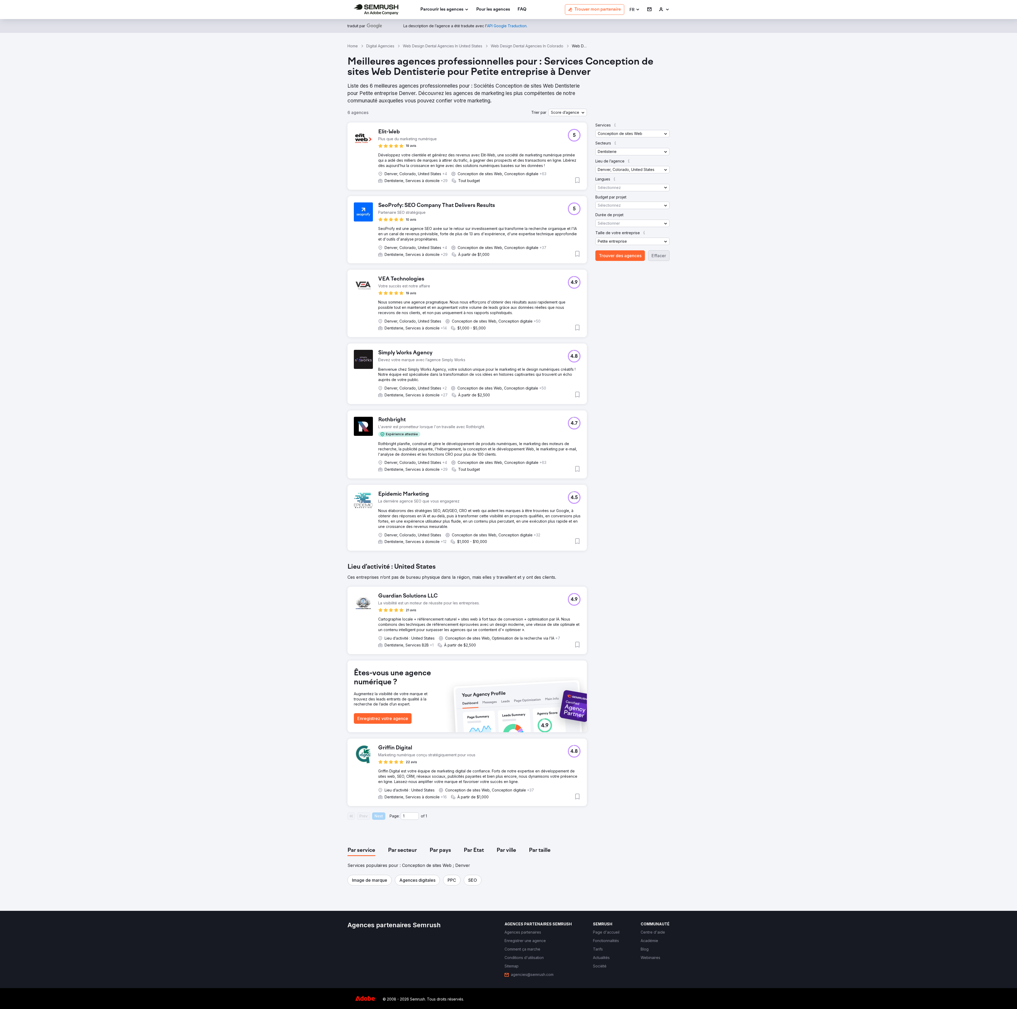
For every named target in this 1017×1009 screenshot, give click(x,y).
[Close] (601, 434)
